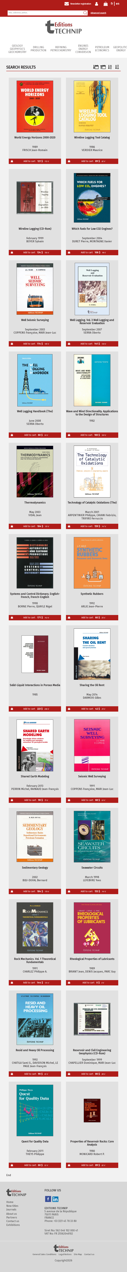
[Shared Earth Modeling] (35, 745)
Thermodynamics (35, 502)
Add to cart (36, 161)
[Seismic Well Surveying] (92, 745)
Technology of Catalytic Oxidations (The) (92, 502)
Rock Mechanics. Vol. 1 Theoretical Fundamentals (35, 960)
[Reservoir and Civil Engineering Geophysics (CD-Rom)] (92, 1019)
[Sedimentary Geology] (35, 836)
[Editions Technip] (63, 1248)
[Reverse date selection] (102, 68)
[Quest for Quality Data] (35, 1110)
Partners (11, 1217)
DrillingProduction (38, 49)
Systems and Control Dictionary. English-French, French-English (35, 595)
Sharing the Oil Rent (92, 685)
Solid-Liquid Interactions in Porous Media (35, 685)
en (117, 3)
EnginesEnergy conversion (83, 49)
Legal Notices (65, 1254)
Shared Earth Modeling (35, 776)
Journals (11, 1209)
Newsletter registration (80, 4)
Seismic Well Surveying (92, 776)
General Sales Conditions (44, 1254)
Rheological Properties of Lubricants (92, 959)
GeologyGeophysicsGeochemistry (17, 49)
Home (9, 1202)
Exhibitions (13, 1225)
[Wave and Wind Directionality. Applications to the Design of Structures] (92, 380)
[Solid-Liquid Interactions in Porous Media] (35, 654)
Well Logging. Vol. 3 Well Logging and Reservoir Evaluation (92, 321)
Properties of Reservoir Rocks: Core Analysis (92, 1143)
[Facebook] (48, 1199)
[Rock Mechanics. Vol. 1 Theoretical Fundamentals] (35, 928)
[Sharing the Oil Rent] (92, 654)
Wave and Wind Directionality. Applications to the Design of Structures (92, 413)
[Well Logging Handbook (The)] (35, 380)
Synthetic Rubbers (92, 593)
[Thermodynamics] (35, 471)
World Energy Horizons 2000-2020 (34, 137)
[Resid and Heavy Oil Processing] (35, 1019)
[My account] (97, 4)
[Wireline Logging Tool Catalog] (92, 106)
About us (11, 1213)
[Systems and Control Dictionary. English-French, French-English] (35, 563)
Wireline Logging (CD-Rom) (35, 228)
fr (112, 3)
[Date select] (95, 68)
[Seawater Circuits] (92, 836)
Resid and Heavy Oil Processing (35, 1050)
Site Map (78, 1254)
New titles (12, 1205)
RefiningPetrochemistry (60, 49)
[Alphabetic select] (110, 68)
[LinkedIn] (55, 1199)
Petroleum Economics (102, 49)
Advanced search (98, 13)
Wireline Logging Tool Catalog (92, 137)
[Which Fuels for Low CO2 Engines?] (92, 198)
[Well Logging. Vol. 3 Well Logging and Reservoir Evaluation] (92, 289)
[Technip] (63, 32)
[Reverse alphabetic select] (117, 68)
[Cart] (105, 4)
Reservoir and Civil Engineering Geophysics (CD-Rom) (92, 1052)
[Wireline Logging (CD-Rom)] (35, 198)
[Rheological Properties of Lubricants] (92, 928)
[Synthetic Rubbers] (92, 563)
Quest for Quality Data (34, 1141)
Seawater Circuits (92, 867)
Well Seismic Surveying (35, 320)
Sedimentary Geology (35, 867)
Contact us (12, 1221)
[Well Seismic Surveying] (35, 289)
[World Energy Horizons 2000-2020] (35, 106)
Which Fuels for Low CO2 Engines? (92, 228)
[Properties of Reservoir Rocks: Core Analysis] (92, 1110)
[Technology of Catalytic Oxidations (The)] (92, 471)
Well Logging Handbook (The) (35, 411)
